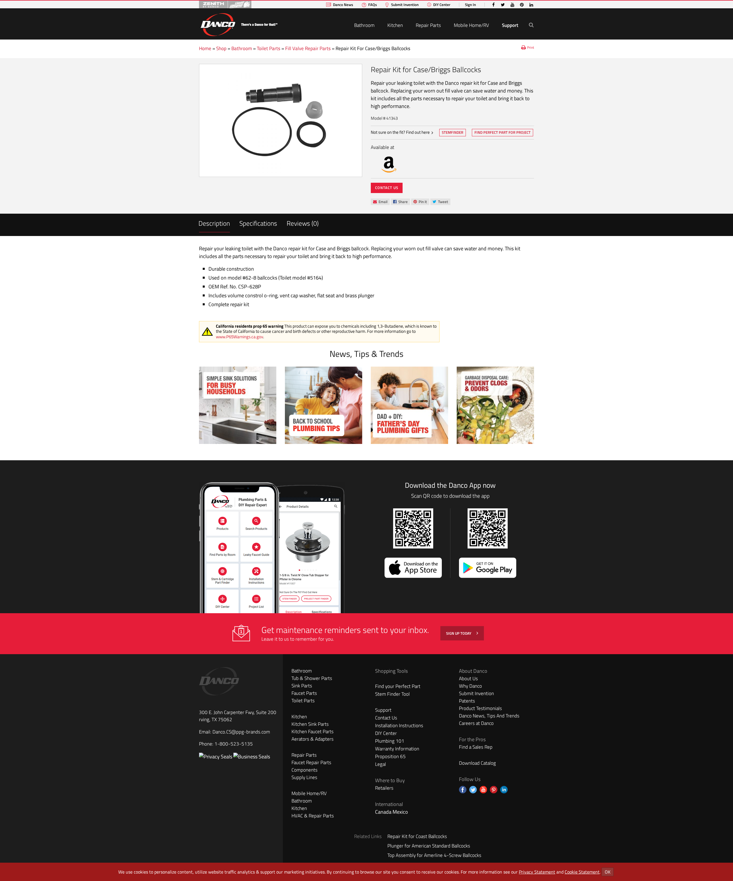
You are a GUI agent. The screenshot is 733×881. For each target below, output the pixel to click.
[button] (531, 25)
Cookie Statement (582, 871)
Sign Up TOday (459, 633)
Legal (380, 764)
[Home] (238, 23)
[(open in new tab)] (251, 756)
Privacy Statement (537, 871)
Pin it (420, 202)
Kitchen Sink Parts (310, 724)
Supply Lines (304, 777)
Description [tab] (214, 223)
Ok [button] (607, 871)
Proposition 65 (390, 756)
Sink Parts (301, 685)
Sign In (470, 5)
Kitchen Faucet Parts (312, 731)
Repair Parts (428, 25)
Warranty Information (397, 748)
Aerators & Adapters (312, 739)
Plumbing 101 (389, 741)
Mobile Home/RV (471, 25)
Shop (221, 48)
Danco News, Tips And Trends (489, 715)
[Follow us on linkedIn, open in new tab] (504, 789)
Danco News (343, 5)
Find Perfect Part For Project (502, 132)
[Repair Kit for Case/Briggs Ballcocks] (280, 120)
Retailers (384, 788)
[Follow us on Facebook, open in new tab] (462, 789)
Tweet (440, 202)
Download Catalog (477, 763)
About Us (468, 678)
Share (400, 202)
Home (205, 48)
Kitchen (395, 25)
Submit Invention (405, 5)
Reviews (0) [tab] (303, 223)
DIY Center (441, 5)
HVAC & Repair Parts (312, 815)
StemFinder (452, 132)
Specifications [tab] (258, 223)
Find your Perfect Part (397, 686)
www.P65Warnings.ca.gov (239, 336)
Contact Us (386, 187)
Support (510, 25)
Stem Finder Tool (392, 694)
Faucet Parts (304, 693)
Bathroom (364, 25)
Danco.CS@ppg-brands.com (241, 732)
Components (304, 770)
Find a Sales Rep (475, 747)
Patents (467, 701)
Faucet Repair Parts (311, 762)
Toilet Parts (268, 48)
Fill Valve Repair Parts (308, 48)
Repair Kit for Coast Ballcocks (417, 836)
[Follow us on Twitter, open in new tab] (473, 789)
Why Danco (470, 686)
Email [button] (380, 201)
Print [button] (530, 47)
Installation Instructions (399, 725)
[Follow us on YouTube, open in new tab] (483, 789)
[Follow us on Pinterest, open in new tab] (493, 789)
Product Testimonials (480, 708)
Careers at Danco (476, 723)
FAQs (372, 5)
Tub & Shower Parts (311, 678)
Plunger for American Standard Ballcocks (428, 845)
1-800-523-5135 (233, 744)
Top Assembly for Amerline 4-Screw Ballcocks (434, 855)
